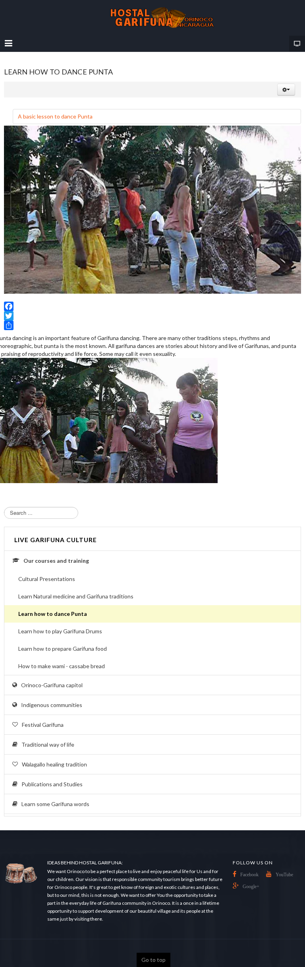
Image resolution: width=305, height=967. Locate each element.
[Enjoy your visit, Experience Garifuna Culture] (152, 18)
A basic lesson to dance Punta (55, 116)
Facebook (249, 874)
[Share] (152, 325)
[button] (286, 90)
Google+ (251, 886)
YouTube (284, 874)
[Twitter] (152, 316)
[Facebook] (152, 306)
